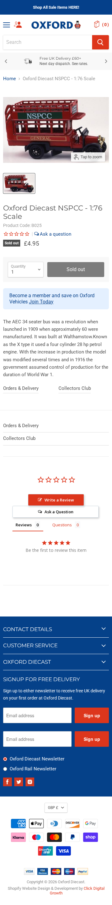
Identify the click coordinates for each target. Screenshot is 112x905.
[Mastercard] (56, 873)
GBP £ (53, 808)
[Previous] (6, 61)
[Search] (100, 42)
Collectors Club (74, 388)
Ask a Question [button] (58, 512)
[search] (47, 42)
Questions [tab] (62, 525)
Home (9, 78)
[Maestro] (69, 873)
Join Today (41, 302)
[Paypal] (82, 873)
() (105, 24)
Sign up (92, 715)
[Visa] (29, 873)
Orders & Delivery (21, 388)
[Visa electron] (42, 873)
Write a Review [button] (59, 500)
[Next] (106, 61)
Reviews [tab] (24, 525)
